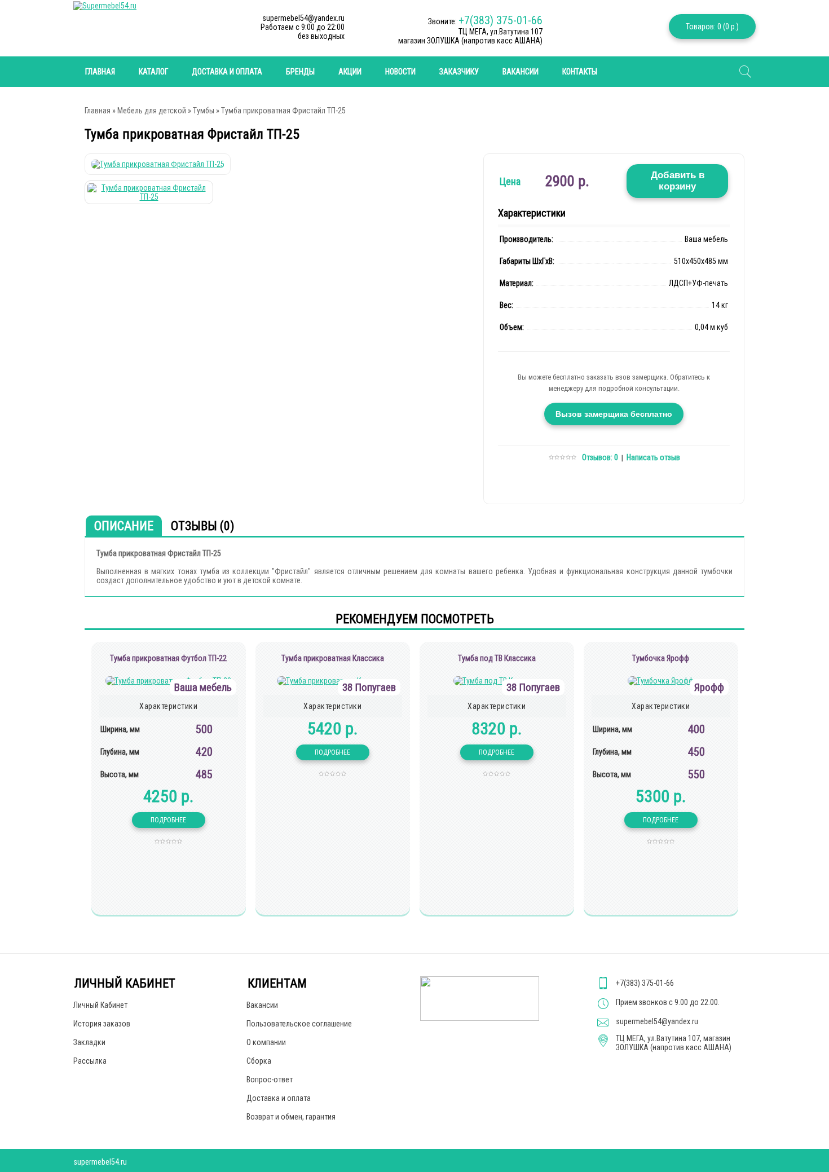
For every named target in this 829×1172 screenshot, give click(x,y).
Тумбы (203, 110)
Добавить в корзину (677, 181)
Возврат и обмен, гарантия (291, 1116)
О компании (266, 1042)
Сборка (258, 1060)
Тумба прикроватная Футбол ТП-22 (168, 658)
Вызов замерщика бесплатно (613, 413)
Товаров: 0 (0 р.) (712, 26)
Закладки (89, 1042)
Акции (349, 71)
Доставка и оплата (227, 71)
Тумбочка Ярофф (660, 658)
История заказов (101, 1023)
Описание (123, 526)
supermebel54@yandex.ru (657, 1021)
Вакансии (520, 71)
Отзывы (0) (202, 526)
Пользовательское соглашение (299, 1023)
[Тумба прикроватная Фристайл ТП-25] (157, 164)
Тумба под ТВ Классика (497, 658)
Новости (400, 71)
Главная (98, 110)
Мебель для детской (151, 110)
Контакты (579, 71)
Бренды (300, 71)
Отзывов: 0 (600, 457)
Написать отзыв (653, 457)
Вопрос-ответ (269, 1079)
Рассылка (90, 1060)
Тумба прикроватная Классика (332, 658)
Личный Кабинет (100, 1005)
